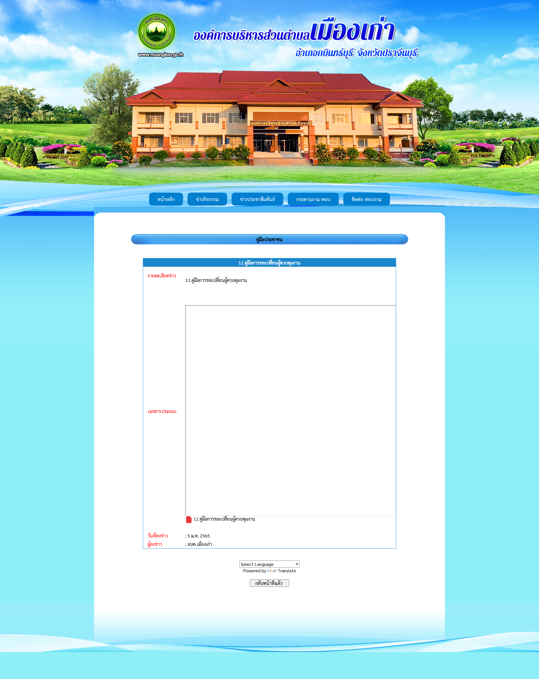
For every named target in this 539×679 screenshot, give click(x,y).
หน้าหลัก (166, 199)
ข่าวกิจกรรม (207, 199)
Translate (287, 570)
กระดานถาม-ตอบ (313, 199)
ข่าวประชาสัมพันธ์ (257, 199)
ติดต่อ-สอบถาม (367, 199)
